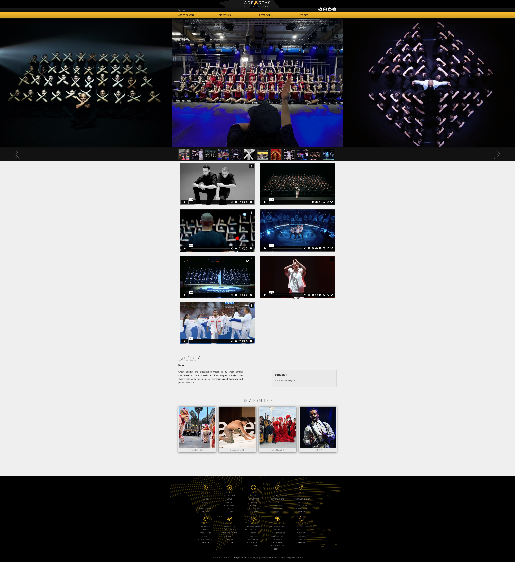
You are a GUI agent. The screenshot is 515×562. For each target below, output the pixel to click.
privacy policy (291, 557)
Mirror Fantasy (205, 526)
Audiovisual (301, 533)
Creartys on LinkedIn (330, 9)
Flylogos (229, 508)
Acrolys (205, 495)
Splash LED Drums (253, 526)
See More (205, 512)
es (184, 9)
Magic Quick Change (229, 533)
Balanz (205, 499)
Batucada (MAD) (253, 539)
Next (497, 154)
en (179, 9)
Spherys (205, 536)
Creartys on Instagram (325, 9)
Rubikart (253, 505)
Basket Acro (302, 505)
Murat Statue (229, 526)
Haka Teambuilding (277, 545)
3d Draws (253, 495)
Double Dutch (301, 508)
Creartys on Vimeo (334, 9)
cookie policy (299, 557)
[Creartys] (257, 4)
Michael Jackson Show (278, 495)
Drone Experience (278, 533)
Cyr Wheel (205, 502)
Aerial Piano (229, 502)
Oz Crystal (205, 529)
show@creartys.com (240, 557)
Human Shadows (253, 508)
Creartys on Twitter (320, 9)
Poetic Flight (229, 505)
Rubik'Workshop (277, 542)
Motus (229, 499)
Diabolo (205, 505)
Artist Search (186, 15)
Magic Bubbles (205, 533)
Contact (303, 15)
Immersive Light (301, 526)
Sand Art (253, 502)
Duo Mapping (278, 508)
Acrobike (301, 495)
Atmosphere (302, 529)
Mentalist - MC (229, 536)
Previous (16, 154)
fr (187, 9)
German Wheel (205, 508)
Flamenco (278, 505)
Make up (302, 539)
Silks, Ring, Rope (229, 495)
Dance (181, 365)
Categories (225, 15)
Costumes (302, 536)
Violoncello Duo (253, 542)
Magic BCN (229, 539)
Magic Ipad (229, 529)
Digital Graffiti (253, 499)
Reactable (253, 536)
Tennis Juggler (302, 502)
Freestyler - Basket (302, 499)
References (265, 15)
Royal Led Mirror (205, 539)
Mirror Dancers (277, 499)
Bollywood (277, 502)
